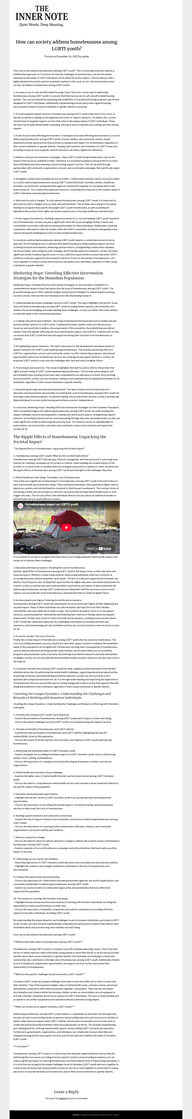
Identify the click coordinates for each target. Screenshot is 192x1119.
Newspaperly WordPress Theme (104, 1114)
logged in (63, 1098)
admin (85, 56)
